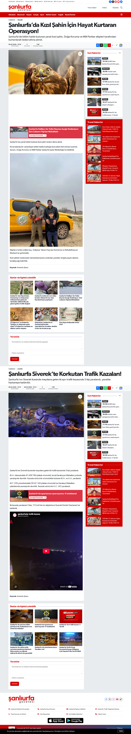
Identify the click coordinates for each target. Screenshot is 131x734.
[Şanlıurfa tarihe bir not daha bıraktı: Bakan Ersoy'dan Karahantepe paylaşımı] (46, 287)
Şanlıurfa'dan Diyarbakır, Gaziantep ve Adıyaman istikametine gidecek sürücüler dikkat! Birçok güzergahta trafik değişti (20, 300)
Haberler (11, 20)
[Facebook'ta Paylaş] (97, 45)
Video (104, 8)
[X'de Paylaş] (101, 45)
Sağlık (60, 15)
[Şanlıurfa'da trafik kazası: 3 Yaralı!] (70, 616)
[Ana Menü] (122, 14)
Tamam (121, 731)
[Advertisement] (47, 110)
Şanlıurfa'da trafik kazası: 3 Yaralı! (110, 114)
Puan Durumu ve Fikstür (18, 714)
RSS (12, 728)
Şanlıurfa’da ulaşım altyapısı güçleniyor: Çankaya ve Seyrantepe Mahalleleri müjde (111, 103)
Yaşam (29, 15)
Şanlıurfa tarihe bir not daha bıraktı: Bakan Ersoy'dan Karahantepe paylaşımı (45, 298)
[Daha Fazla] (109, 45)
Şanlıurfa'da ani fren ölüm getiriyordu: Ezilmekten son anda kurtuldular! (110, 83)
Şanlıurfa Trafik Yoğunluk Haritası (108, 709)
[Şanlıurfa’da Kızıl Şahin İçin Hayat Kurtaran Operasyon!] (46, 72)
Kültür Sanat (51, 15)
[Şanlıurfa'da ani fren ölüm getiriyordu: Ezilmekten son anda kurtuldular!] (21, 616)
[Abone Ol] (121, 45)
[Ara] (121, 7)
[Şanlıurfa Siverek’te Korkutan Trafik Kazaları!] (46, 415)
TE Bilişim (120, 728)
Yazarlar (115, 8)
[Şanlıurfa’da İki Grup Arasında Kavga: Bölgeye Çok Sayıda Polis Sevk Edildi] (70, 639)
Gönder (15, 359)
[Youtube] (117, 699)
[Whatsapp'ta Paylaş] (105, 45)
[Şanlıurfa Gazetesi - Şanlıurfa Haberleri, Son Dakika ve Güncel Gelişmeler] (19, 7)
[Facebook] (106, 699)
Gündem (12, 15)
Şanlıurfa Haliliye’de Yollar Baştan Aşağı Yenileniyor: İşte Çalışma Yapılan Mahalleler (70, 298)
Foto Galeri (92, 8)
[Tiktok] (121, 699)
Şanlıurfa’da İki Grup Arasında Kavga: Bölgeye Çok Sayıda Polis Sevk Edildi (70, 649)
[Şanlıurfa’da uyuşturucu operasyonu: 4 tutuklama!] (46, 616)
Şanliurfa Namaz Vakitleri (77, 709)
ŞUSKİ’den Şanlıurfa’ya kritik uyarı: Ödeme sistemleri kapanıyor (110, 62)
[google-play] (75, 720)
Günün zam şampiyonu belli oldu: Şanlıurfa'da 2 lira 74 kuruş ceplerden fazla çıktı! (110, 73)
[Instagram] (113, 699)
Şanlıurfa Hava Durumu (47, 709)
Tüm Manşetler (45, 714)
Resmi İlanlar (70, 15)
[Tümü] (120, 53)
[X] (109, 699)
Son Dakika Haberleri (75, 714)
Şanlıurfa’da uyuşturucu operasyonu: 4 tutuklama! (111, 93)
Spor (42, 15)
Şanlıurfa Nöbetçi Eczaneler (20, 709)
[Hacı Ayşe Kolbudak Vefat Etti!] (70, 314)
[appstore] (56, 720)
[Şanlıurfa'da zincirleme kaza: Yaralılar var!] (46, 639)
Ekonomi (20, 15)
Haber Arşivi (102, 714)
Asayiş (35, 15)
